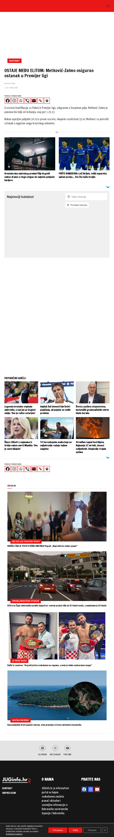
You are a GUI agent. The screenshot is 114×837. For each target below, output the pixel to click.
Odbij (75, 830)
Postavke (92, 830)
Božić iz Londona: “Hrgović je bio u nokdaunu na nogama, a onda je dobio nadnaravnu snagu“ (49, 665)
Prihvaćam (58, 830)
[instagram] (90, 789)
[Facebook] (8, 101)
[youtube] (97, 789)
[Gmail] (34, 101)
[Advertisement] (57, 36)
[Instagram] (14, 101)
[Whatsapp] (21, 101)
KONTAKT (7, 788)
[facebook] (84, 789)
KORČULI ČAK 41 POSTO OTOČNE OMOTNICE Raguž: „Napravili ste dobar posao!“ (42, 546)
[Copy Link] (40, 101)
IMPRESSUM (9, 793)
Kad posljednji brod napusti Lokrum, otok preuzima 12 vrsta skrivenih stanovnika (44, 724)
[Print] (47, 101)
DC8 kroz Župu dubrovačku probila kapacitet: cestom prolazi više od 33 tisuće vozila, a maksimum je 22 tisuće (57, 605)
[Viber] (27, 101)
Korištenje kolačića (14, 834)
